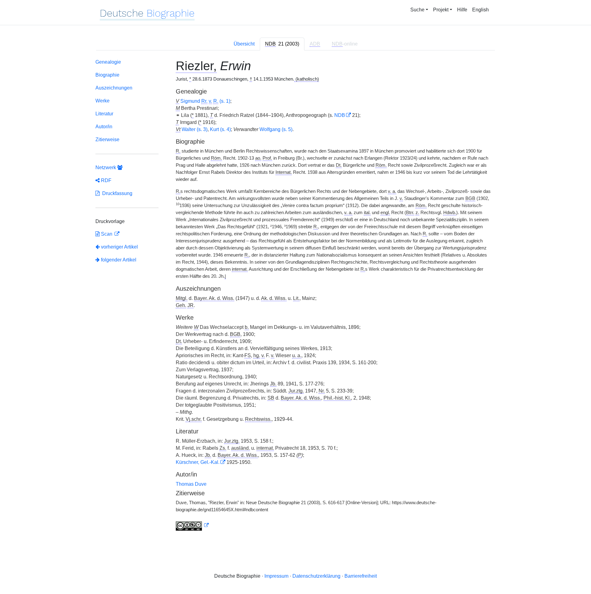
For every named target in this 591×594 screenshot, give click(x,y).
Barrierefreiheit (360, 576)
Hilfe (462, 9)
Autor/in (103, 126)
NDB (339, 115)
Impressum (276, 576)
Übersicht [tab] (244, 43)
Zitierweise (107, 139)
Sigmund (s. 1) (205, 101)
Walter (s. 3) (194, 129)
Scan (107, 234)
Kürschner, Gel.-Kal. (197, 462)
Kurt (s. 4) (220, 129)
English (480, 9)
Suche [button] (417, 9)
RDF (105, 180)
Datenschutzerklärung (316, 576)
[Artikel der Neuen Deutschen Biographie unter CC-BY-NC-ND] (192, 525)
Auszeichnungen (113, 87)
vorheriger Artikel (119, 246)
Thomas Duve (191, 484)
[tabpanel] (295, 296)
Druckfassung (116, 193)
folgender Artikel (118, 259)
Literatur (104, 113)
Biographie (107, 75)
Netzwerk (106, 167)
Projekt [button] (440, 9)
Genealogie (108, 62)
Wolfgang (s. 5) (275, 129)
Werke (102, 100)
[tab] (282, 44)
